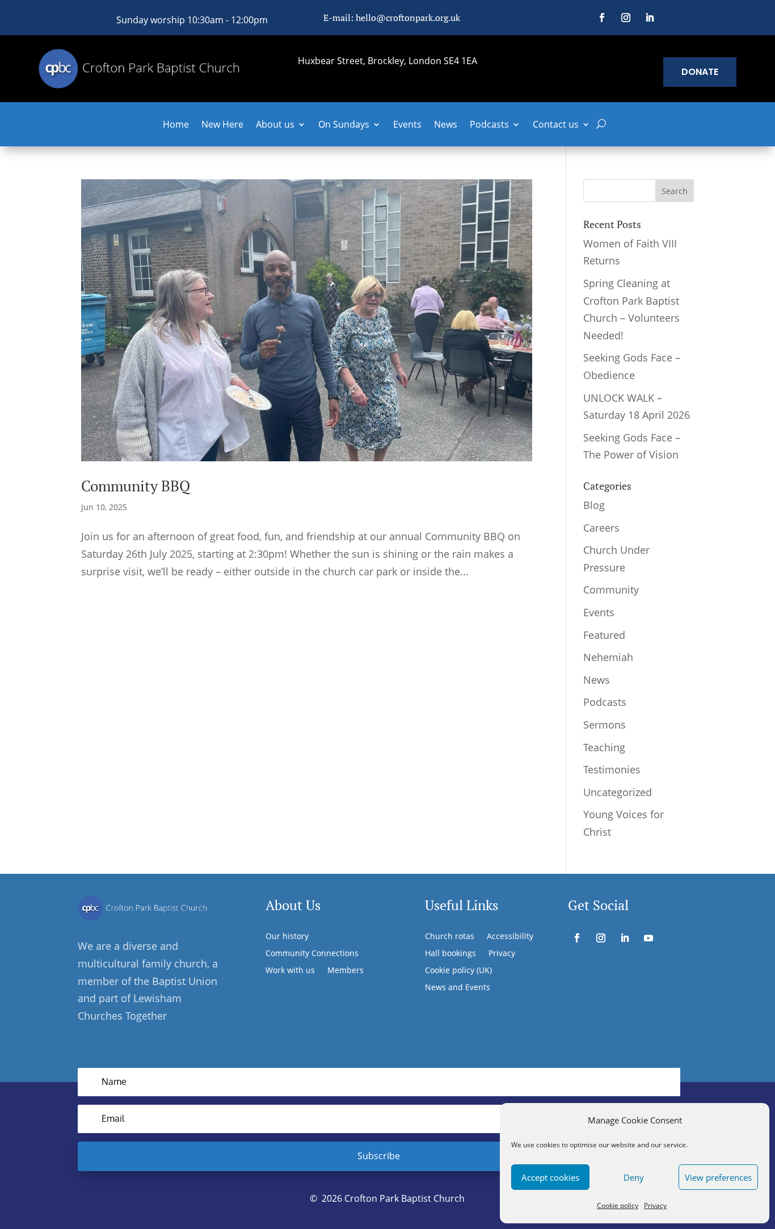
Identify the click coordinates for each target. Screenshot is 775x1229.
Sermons (604, 724)
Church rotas (449, 936)
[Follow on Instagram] (626, 18)
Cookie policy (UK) (458, 970)
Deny (634, 1177)
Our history (287, 936)
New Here (222, 125)
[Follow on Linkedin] (650, 18)
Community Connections (312, 953)
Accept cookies (550, 1177)
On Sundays (343, 125)
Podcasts (489, 125)
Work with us (290, 970)
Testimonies (612, 769)
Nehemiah (608, 657)
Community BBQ (135, 485)
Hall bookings (450, 953)
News (445, 125)
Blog (594, 505)
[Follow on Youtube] (648, 938)
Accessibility (510, 936)
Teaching (604, 747)
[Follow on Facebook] (602, 18)
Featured (604, 635)
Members (345, 970)
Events (407, 125)
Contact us (556, 125)
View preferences (718, 1177)
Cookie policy (617, 1205)
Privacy (655, 1205)
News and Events (457, 987)
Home (176, 125)
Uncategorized (617, 792)
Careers (601, 527)
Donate (699, 71)
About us (275, 125)
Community (611, 589)
